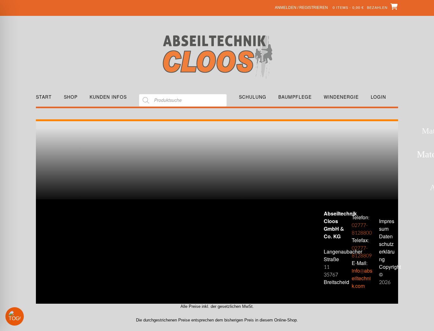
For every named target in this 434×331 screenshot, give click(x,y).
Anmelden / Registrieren (301, 7)
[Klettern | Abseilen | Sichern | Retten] (217, 56)
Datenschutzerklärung (387, 248)
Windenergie (341, 97)
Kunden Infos (108, 97)
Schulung (252, 97)
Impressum (386, 225)
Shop (71, 97)
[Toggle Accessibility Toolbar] (24, 316)
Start (44, 97)
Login (378, 97)
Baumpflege (295, 97)
